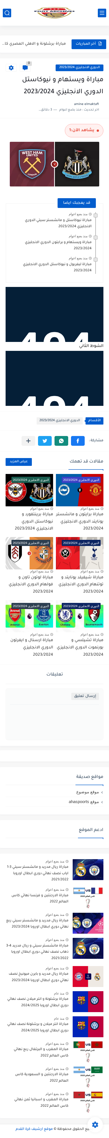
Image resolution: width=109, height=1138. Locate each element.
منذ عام (59, 993)
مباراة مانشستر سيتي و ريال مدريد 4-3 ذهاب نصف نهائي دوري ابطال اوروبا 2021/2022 (37, 952)
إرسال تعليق (85, 696)
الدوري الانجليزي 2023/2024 (79, 68)
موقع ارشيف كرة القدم (34, 1129)
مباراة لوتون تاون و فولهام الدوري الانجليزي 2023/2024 (31, 585)
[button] (78, 441)
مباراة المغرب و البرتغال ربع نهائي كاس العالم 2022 (41, 1053)
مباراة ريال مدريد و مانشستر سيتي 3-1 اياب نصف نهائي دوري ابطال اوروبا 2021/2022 (37, 873)
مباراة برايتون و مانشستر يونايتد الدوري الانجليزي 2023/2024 (79, 521)
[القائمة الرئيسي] (102, 13)
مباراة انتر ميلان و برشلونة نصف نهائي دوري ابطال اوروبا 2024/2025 (37, 1027)
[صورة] (88, 869)
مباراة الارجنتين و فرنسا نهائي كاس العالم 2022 (39, 899)
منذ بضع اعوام (78, 214)
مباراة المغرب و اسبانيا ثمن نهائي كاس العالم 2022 (41, 1103)
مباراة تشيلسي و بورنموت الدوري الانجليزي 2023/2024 (80, 647)
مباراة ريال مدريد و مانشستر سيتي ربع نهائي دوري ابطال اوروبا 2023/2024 (37, 924)
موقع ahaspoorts (84, 801)
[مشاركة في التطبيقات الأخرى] (28, 441)
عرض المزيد (19, 462)
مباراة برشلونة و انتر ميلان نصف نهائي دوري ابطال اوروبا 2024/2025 (37, 1002)
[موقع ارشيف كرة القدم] (54, 13)
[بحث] (7, 13)
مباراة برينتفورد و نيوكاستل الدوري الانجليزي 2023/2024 (34, 521)
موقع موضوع (87, 791)
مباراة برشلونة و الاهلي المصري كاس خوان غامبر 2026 (34, 44)
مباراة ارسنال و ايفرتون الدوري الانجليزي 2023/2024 (31, 647)
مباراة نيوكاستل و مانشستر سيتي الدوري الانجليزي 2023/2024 (58, 224)
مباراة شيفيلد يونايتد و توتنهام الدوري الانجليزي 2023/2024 (80, 585)
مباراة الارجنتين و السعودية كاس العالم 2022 (41, 1078)
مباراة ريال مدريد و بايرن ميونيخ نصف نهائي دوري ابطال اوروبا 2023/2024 (38, 977)
